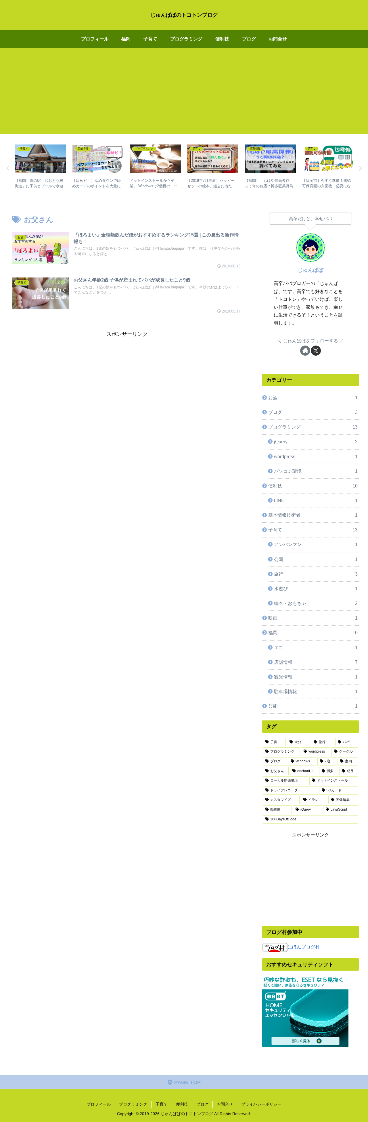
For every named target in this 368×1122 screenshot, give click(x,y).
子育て (162, 1104)
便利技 (182, 1104)
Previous (8, 168)
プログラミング (133, 1104)
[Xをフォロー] (316, 351)
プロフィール (99, 1104)
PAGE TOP (187, 1082)
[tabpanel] (40, 167)
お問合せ (225, 1104)
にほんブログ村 (304, 946)
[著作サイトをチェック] (305, 351)
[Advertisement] (184, 93)
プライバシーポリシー (261, 1104)
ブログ (202, 1104)
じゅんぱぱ (310, 270)
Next (360, 168)
